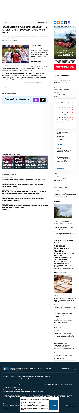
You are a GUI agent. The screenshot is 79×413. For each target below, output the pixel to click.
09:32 (58, 330)
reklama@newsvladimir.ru (37, 391)
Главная (6, 22)
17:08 (58, 190)
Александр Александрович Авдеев (61, 248)
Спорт (11, 22)
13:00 (58, 311)
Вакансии (32, 368)
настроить (31, 408)
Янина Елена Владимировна (63, 263)
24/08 (55, 220)
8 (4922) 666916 (18, 390)
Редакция (41, 368)
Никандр (70, 265)
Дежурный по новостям (66, 369)
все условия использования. (41, 407)
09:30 (58, 340)
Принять (53, 405)
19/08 (55, 330)
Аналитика (58, 202)
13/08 (55, 226)
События (59, 144)
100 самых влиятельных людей (63, 241)
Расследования (60, 272)
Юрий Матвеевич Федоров (61, 264)
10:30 (58, 226)
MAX (29, 378)
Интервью (58, 328)
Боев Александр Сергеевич (64, 252)
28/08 (55, 78)
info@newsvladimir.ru (24, 391)
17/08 (55, 311)
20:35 (58, 85)
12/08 (55, 319)
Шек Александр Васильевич (60, 261)
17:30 (58, 304)
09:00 (58, 295)
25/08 (55, 183)
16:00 (58, 319)
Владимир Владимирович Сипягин (64, 256)
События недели (61, 168)
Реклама (48, 368)
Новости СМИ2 (6, 209)
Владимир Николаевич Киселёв (68, 268)
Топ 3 (56, 173)
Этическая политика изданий (22, 369)
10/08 (55, 231)
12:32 (58, 176)
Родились (59, 128)
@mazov (23, 378)
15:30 (58, 231)
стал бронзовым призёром (34, 82)
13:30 (58, 220)
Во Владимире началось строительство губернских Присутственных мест (64, 150)
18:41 (58, 92)
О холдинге (56, 369)
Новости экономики (62, 75)
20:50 (58, 78)
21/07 (55, 352)
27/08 (55, 176)
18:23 (58, 183)
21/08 (55, 304)
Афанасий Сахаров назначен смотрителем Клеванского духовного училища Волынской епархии (63, 160)
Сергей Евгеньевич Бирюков (61, 267)
